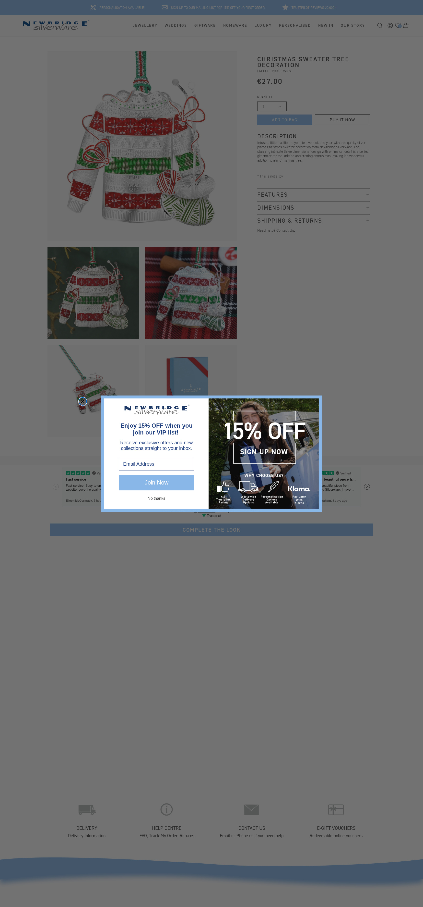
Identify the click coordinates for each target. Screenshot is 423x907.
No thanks (156, 498)
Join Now (156, 482)
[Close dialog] (83, 401)
